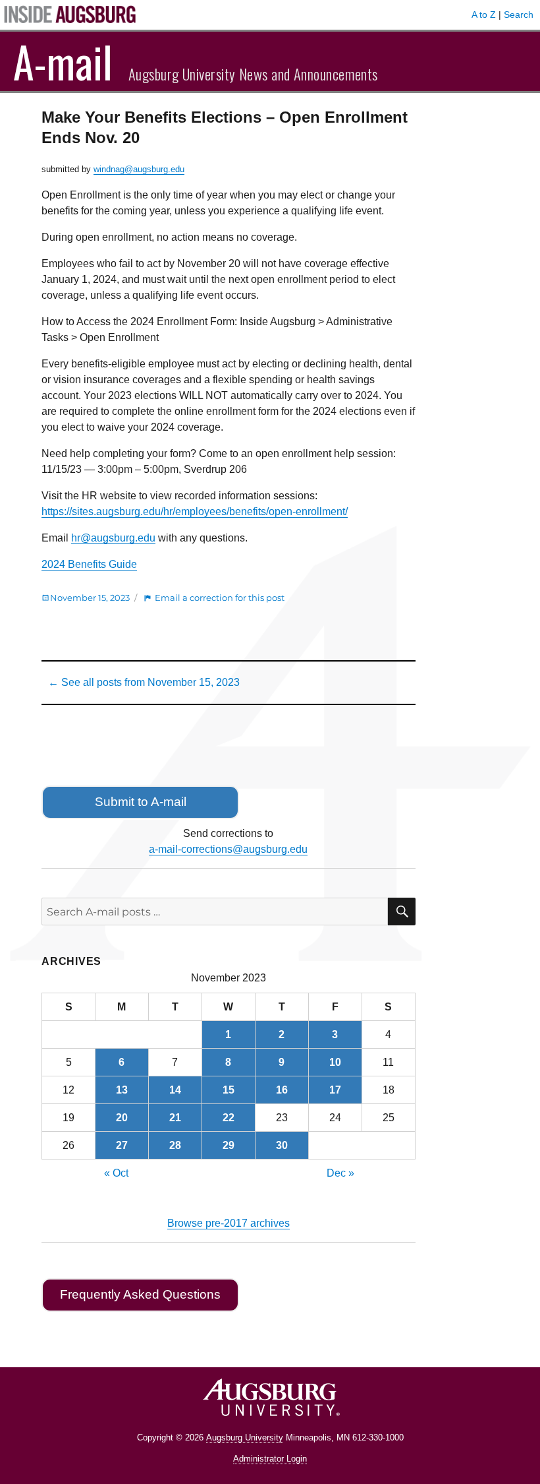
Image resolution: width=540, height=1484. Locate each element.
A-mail (63, 61)
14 (175, 1090)
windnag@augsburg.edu (139, 169)
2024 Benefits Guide (89, 564)
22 (228, 1117)
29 (228, 1145)
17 (335, 1090)
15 (228, 1090)
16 (282, 1090)
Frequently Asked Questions (140, 1294)
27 (122, 1145)
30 (282, 1145)
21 (175, 1117)
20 (122, 1117)
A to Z (484, 14)
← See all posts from (144, 682)
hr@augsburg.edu (113, 537)
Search (518, 14)
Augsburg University (244, 1437)
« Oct (116, 1173)
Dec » (340, 1173)
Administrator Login (270, 1459)
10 (335, 1062)
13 (122, 1090)
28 (175, 1145)
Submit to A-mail (140, 802)
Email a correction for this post (219, 597)
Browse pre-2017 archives (228, 1223)
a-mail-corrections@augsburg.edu (228, 849)
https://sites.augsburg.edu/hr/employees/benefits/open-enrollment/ (194, 511)
